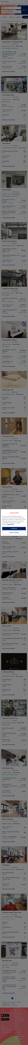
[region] (14, 522)
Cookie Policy (10, 524)
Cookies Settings (14, 532)
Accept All (14, 528)
